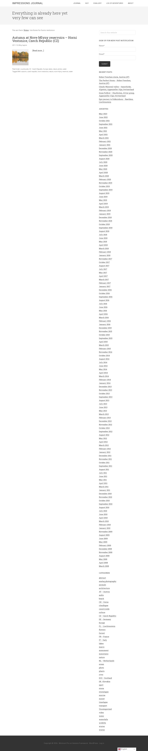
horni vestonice (43, 71)
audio (101, 595)
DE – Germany (105, 619)
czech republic (32, 71)
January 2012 (104, 452)
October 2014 (104, 355)
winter (102, 726)
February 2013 (105, 418)
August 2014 (104, 359)
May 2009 (103, 542)
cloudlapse (103, 605)
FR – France (104, 636)
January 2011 (104, 490)
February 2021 (105, 141)
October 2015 (104, 335)
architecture (104, 588)
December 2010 (105, 493)
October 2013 (104, 393)
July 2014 (103, 362)
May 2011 (103, 480)
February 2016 (105, 321)
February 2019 (105, 210)
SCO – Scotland (105, 678)
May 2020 (103, 169)
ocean (101, 664)
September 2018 (105, 228)
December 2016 (105, 290)
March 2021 (104, 138)
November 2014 (105, 352)
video (101, 712)
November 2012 (105, 424)
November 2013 (105, 390)
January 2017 (104, 286)
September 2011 (105, 466)
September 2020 (106, 155)
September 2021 (105, 124)
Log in (101, 743)
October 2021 (104, 121)
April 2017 (103, 276)
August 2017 (104, 266)
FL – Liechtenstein (107, 626)
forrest (102, 633)
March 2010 (104, 521)
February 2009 (105, 545)
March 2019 (104, 207)
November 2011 (105, 459)
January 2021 (104, 145)
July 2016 (103, 304)
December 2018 (105, 217)
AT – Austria (104, 592)
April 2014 (103, 373)
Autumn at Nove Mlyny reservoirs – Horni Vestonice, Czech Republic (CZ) (44, 39)
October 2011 (104, 462)
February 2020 (105, 179)
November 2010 (105, 497)
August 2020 (104, 159)
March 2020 (104, 176)
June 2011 (103, 476)
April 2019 (103, 203)
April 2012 (103, 442)
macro (101, 647)
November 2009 (105, 531)
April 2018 (103, 245)
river (101, 674)
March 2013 (104, 414)
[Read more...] (38, 50)
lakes (50, 69)
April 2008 (103, 563)
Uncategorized (105, 709)
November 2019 (105, 183)
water (65, 69)
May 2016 (103, 310)
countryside (24, 69)
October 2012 (104, 428)
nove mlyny (58, 71)
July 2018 (103, 235)
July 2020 (103, 162)
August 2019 (104, 193)
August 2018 (104, 231)
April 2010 (103, 518)
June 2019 (103, 197)
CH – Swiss (103, 602)
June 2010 (103, 514)
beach (101, 598)
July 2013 (103, 404)
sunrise (102, 695)
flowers (102, 630)
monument (104, 650)
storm (101, 688)
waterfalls (103, 719)
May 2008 (103, 559)
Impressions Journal (27, 3)
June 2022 (103, 117)
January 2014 (104, 383)
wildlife (102, 723)
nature (55, 69)
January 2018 (104, 255)
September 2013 (105, 397)
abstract (102, 578)
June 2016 (103, 307)
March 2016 (104, 317)
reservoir (65, 71)
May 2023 (103, 114)
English (124, 749)
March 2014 (104, 376)
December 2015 (105, 328)
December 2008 (105, 549)
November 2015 (105, 331)
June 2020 (103, 165)
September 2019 (105, 190)
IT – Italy (103, 640)
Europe (45, 69)
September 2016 (105, 297)
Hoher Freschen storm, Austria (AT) (114, 77)
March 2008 (104, 566)
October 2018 (104, 224)
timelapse (103, 702)
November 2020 (105, 152)
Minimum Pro (64, 743)
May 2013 (103, 411)
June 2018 (103, 238)
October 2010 (104, 500)
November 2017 (105, 259)
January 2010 (104, 528)
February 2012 (105, 449)
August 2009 (104, 535)
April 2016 (103, 314)
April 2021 (103, 134)
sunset (102, 699)
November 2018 (105, 221)
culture (102, 612)
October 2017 (104, 262)
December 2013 (105, 386)
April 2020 (103, 172)
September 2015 (105, 338)
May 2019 (103, 200)
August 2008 (104, 556)
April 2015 (103, 342)
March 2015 (104, 345)
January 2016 (104, 324)
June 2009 (103, 538)
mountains (103, 654)
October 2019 (104, 186)
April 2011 (103, 483)
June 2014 (103, 366)
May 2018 (103, 241)
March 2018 (104, 248)
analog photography (107, 581)
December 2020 (105, 148)
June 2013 (103, 407)
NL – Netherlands (106, 661)
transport (103, 705)
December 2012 (105, 421)
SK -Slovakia (104, 681)
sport (101, 685)
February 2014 (105, 380)
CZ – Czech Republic (107, 616)
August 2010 (104, 507)
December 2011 (105, 455)
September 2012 (105, 431)
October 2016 (104, 293)
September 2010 (105, 504)
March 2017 (104, 279)
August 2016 (104, 300)
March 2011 (103, 487)
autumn (24, 71)
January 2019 (104, 214)
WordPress (93, 743)
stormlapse (104, 692)
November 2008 (105, 552)
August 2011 (104, 469)
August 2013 (104, 400)
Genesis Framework (80, 743)
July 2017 (103, 269)
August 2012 (104, 435)
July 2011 (103, 473)
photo (60, 69)
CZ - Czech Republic (36, 69)
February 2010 (105, 525)
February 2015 (105, 348)
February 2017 (105, 283)
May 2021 (103, 131)
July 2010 (103, 511)
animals (102, 585)
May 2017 (103, 272)
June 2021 (103, 127)
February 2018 (105, 252)
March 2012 (104, 445)
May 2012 (103, 438)
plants (101, 671)
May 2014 (103, 369)
